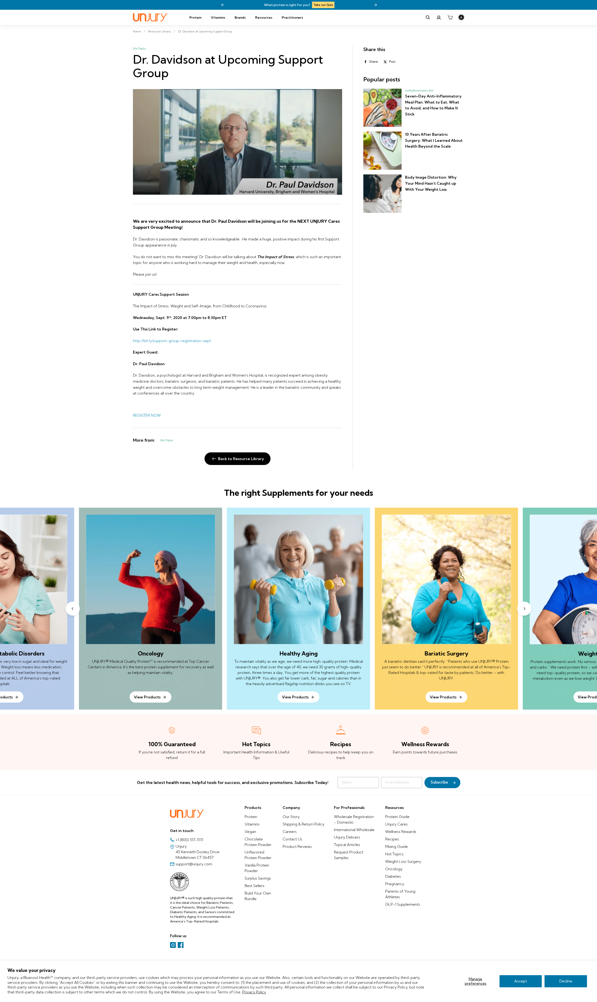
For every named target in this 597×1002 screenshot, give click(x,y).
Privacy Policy (254, 992)
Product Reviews (297, 846)
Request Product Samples (348, 855)
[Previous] (222, 5)
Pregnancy (394, 883)
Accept (520, 981)
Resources (263, 17)
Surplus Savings (258, 878)
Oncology (394, 869)
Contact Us (292, 839)
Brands (240, 17)
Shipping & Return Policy (303, 824)
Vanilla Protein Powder (257, 868)
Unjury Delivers (347, 837)
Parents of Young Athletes (400, 894)
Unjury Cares (396, 824)
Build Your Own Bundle (258, 896)
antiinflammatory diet (419, 90)
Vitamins (218, 17)
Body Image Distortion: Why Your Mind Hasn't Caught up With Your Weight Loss (431, 183)
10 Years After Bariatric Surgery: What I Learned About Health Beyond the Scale (434, 140)
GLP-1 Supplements (402, 904)
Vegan (250, 831)
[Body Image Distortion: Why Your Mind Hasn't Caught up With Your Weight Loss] (382, 193)
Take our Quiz (255, 5)
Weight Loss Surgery (403, 861)
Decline (565, 981)
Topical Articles (347, 844)
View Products (295, 697)
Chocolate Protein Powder (258, 842)
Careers (290, 831)
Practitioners (292, 17)
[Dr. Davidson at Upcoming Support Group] (237, 142)
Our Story (291, 816)
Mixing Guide (396, 846)
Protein (195, 17)
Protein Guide (397, 816)
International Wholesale (354, 829)
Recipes (392, 839)
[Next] (375, 5)
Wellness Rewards (400, 831)
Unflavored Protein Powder (258, 855)
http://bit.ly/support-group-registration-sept (172, 340)
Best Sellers (254, 885)
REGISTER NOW (147, 415)
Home (137, 31)
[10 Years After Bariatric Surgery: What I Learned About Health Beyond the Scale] (382, 151)
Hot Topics (139, 48)
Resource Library (159, 31)
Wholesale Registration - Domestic (354, 819)
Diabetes (393, 876)
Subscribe (439, 782)
